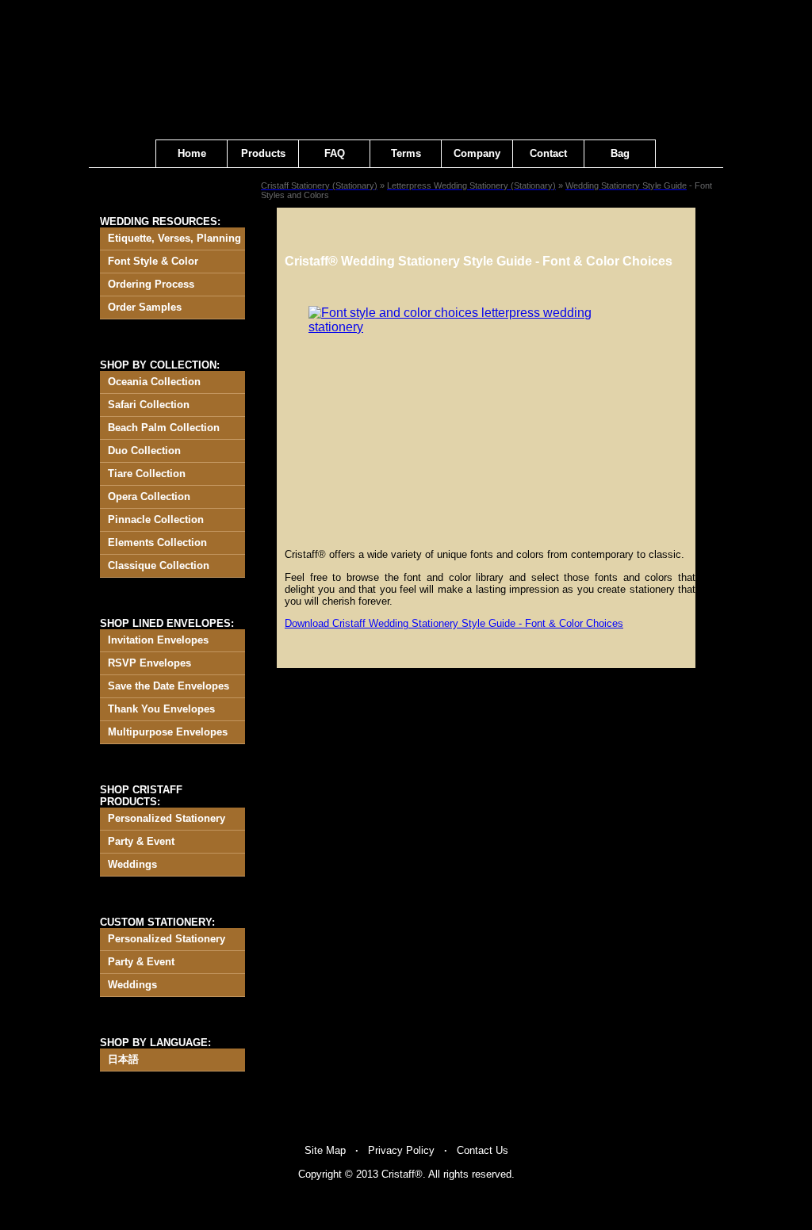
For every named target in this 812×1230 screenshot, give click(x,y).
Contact (548, 153)
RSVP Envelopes (149, 663)
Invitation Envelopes (158, 640)
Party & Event (141, 841)
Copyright (320, 1174)
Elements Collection (157, 542)
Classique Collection (158, 565)
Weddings (132, 864)
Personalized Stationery (166, 818)
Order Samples (145, 307)
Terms (406, 153)
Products (263, 153)
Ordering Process (151, 284)
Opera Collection (149, 496)
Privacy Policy (401, 1150)
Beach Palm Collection (164, 428)
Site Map (325, 1150)
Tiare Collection (147, 473)
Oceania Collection (154, 382)
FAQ (334, 153)
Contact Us (482, 1150)
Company (477, 153)
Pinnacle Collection (156, 519)
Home (192, 153)
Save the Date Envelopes (168, 686)
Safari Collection (149, 405)
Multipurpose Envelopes (168, 732)
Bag (620, 153)
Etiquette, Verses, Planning (174, 238)
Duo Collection (144, 450)
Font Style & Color (153, 261)
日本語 (123, 1059)
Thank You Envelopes (161, 709)
